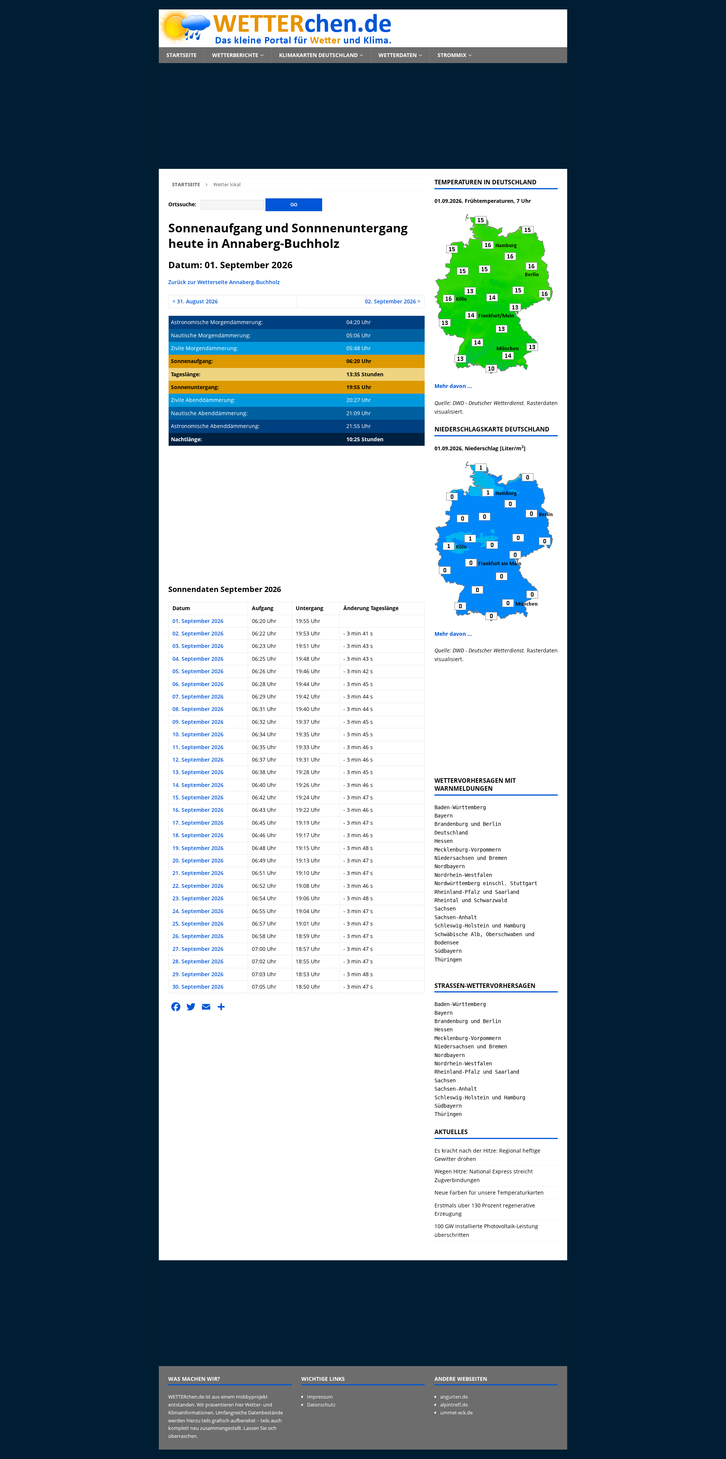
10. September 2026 (197, 734)
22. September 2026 (197, 885)
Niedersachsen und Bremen (470, 858)
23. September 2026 (197, 898)
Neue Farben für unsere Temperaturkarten (489, 1192)
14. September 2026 (197, 784)
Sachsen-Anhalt (455, 917)
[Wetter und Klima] (363, 42)
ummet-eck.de (456, 1412)
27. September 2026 (197, 948)
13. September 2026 (197, 772)
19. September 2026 (197, 848)
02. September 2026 (197, 633)
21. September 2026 (197, 872)
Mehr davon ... (453, 385)
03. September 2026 (197, 645)
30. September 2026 (197, 986)
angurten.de (454, 1396)
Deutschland (451, 833)
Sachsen (445, 909)
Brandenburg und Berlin (467, 824)
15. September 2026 (197, 797)
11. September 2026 (197, 747)
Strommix (451, 55)
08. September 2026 (197, 708)
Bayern (443, 816)
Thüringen (448, 960)
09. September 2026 (197, 721)
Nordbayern (449, 866)
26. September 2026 (197, 936)
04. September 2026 (197, 658)
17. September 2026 (197, 822)
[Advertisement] (363, 116)
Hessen (443, 841)
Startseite (181, 55)
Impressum (320, 1396)
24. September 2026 (197, 911)
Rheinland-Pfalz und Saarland (476, 892)
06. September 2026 (197, 684)
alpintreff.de (454, 1404)
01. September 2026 (197, 620)
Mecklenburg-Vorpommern (467, 850)
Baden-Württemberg (460, 807)
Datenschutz (321, 1404)
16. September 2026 (197, 809)
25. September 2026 (197, 923)
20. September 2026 (197, 860)
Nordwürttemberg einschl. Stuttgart (485, 883)
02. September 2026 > (392, 301)
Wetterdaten (398, 55)
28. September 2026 (197, 961)
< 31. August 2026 (195, 301)
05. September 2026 (197, 671)
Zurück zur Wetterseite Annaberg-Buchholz (224, 282)
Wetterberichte (235, 55)
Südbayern (448, 951)
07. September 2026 (197, 696)
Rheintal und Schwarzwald (470, 900)
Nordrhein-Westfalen (463, 875)
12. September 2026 (197, 759)
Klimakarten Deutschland (318, 55)
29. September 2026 (197, 974)
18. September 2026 (197, 835)
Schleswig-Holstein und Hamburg (479, 926)
